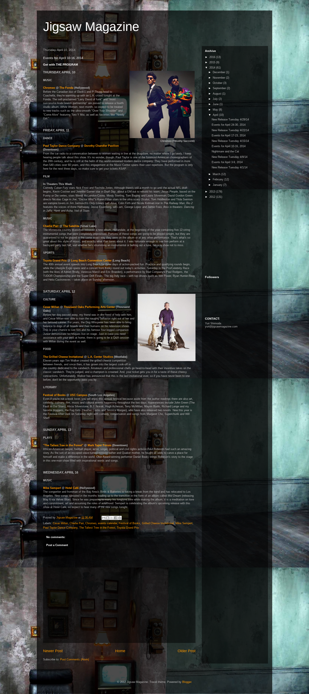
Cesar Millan (51, 307)
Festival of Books (54, 395)
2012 (212, 196)
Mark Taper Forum (99, 445)
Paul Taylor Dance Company (61, 145)
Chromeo (49, 87)
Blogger (186, 681)
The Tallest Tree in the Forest (97, 527)
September (220, 88)
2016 (212, 57)
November (219, 77)
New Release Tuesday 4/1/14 (229, 167)
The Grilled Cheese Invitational (63, 356)
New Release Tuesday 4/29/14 (230, 119)
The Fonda (66, 87)
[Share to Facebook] (116, 518)
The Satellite (71, 226)
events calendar (107, 523)
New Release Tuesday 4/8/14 (229, 156)
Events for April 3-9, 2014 (227, 162)
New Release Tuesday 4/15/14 (230, 140)
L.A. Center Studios (101, 356)
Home (120, 651)
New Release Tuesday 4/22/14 (230, 130)
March (217, 174)
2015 (212, 62)
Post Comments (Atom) (74, 659)
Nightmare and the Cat (225, 151)
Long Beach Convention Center (91, 260)
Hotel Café (72, 487)
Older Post (186, 651)
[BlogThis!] (108, 518)
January (218, 184)
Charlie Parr (51, 226)
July (216, 98)
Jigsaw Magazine (91, 27)
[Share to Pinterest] (120, 518)
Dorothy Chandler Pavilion (101, 145)
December (219, 72)
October (218, 82)
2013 (212, 191)
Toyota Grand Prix (55, 260)
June (216, 104)
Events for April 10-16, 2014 (229, 146)
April (216, 114)
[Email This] (104, 518)
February (218, 179)
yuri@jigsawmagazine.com (221, 326)
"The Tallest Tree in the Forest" (63, 445)
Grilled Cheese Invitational (158, 523)
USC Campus (78, 395)
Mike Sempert (52, 487)
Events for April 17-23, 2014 (229, 135)
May (216, 109)
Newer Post (53, 651)
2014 (212, 67)
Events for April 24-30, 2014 (229, 124)
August (217, 93)
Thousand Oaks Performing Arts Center (89, 307)
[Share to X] (112, 518)
